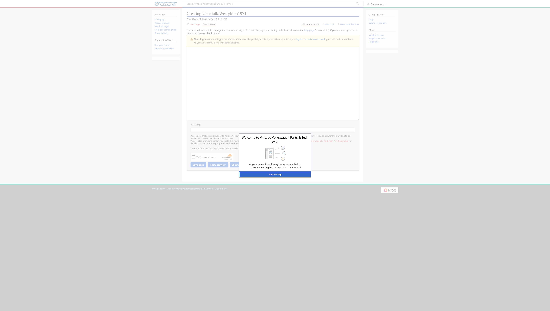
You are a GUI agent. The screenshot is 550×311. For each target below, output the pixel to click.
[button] (275, 174)
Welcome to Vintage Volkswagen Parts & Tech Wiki (275, 139)
